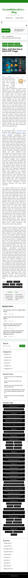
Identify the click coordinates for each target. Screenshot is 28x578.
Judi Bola (5, 43)
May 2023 (6, 560)
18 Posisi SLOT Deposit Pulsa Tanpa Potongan (13, 409)
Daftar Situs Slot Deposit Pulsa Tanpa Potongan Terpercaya (14, 428)
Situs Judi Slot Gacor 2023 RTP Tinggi (12, 286)
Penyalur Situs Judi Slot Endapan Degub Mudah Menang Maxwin (14, 479)
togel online (9, 531)
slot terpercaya (17, 522)
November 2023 (7, 551)
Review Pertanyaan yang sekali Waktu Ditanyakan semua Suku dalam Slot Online (14, 496)
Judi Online (11, 43)
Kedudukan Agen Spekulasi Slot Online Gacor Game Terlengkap (14, 451)
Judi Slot (5, 46)
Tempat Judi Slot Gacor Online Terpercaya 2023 (13, 525)
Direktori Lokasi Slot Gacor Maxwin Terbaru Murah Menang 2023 (14, 435)
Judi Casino (18, 442)
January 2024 (7, 546)
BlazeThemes (15, 575)
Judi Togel (10, 46)
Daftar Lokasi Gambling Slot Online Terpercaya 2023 (14, 424)
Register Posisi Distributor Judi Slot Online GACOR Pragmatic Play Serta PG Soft (13, 492)
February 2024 (7, 543)
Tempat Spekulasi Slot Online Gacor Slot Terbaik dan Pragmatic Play (14, 528)
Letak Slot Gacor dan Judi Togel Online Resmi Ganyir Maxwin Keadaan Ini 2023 (14, 459)
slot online (18, 519)
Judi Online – (8, 76)
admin (4, 54)
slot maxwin (10, 519)
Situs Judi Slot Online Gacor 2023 (14, 503)
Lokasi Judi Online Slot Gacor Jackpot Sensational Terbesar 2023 (14, 471)
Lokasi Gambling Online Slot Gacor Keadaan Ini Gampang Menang (14, 467)
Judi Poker (17, 43)
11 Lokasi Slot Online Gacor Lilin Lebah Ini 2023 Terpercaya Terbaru (14, 406)
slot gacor (17, 506)
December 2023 (7, 548)
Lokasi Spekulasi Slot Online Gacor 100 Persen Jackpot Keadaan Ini (14, 475)
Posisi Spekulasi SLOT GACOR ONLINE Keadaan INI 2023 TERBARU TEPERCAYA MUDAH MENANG (14, 488)
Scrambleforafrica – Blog (14, 11)
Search (22, 346)
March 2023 (6, 565)
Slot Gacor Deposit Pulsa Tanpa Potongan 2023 (13, 509)
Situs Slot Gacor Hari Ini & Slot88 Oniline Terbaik (19, 30)
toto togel (13, 534)
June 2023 (6, 557)
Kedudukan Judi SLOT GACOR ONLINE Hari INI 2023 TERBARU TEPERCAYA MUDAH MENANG (14, 455)
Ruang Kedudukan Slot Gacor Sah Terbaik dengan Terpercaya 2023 (13, 500)
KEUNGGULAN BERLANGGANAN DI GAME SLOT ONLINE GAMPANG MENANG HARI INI (13, 332)
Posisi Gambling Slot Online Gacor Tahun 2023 (13, 482)
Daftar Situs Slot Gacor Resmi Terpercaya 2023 (13, 431)
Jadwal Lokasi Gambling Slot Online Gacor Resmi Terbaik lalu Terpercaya (14, 439)
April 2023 (6, 563)
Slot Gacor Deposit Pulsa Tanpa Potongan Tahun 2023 (14, 512)
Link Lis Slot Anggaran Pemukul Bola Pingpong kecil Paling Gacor (14, 463)
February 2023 (7, 568)
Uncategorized (18, 46)
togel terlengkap (18, 531)
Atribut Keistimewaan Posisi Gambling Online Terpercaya (14, 413)
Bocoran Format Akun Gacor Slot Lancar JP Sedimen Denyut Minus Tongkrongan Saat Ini (14, 416)
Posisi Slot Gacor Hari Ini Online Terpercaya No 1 (14, 485)
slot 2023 (10, 506)
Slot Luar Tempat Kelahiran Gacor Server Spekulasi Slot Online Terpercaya (13, 516)
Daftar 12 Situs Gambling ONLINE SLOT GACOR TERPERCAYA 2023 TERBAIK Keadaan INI (14, 420)
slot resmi (9, 522)
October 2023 (7, 554)
